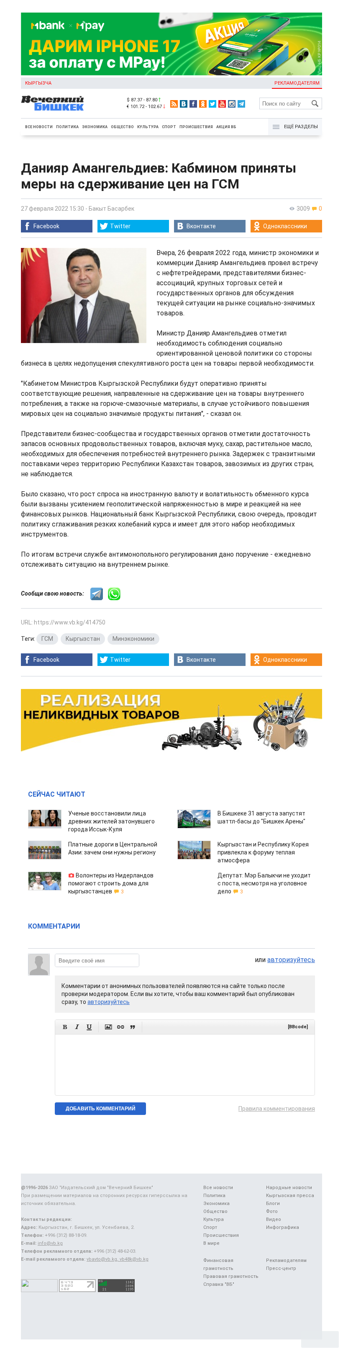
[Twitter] (212, 104)
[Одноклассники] (203, 104)
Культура (148, 127)
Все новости (39, 127)
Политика (67, 127)
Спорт (169, 127)
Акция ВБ (226, 127)
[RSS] (174, 104)
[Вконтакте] (183, 104)
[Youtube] (222, 104)
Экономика (95, 127)
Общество (122, 127)
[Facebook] (193, 104)
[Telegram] (241, 104)
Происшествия (196, 127)
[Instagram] (231, 104)
